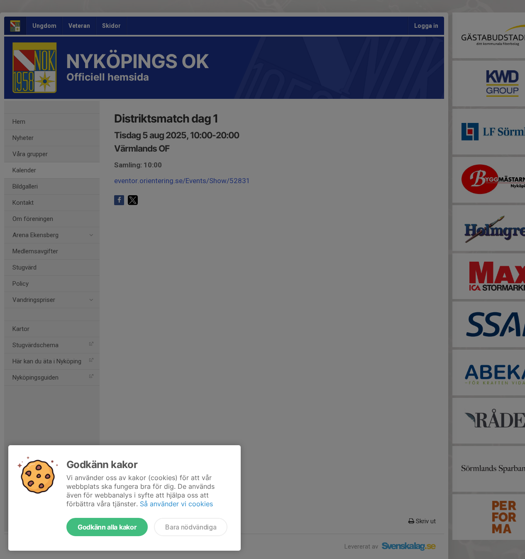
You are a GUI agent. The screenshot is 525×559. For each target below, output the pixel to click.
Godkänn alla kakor (107, 527)
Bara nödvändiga (190, 527)
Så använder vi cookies (176, 504)
